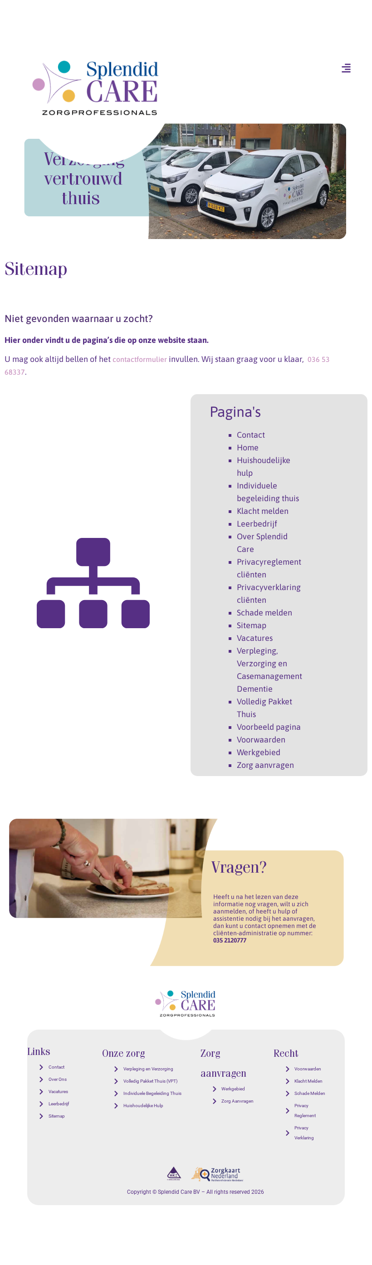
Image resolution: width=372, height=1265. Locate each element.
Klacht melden (263, 511)
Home (248, 447)
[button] (345, 67)
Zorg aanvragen (265, 765)
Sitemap (251, 625)
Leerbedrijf (257, 523)
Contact (251, 435)
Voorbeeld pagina (269, 727)
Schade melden (264, 612)
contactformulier (140, 359)
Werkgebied (258, 752)
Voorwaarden (261, 739)
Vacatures (255, 638)
